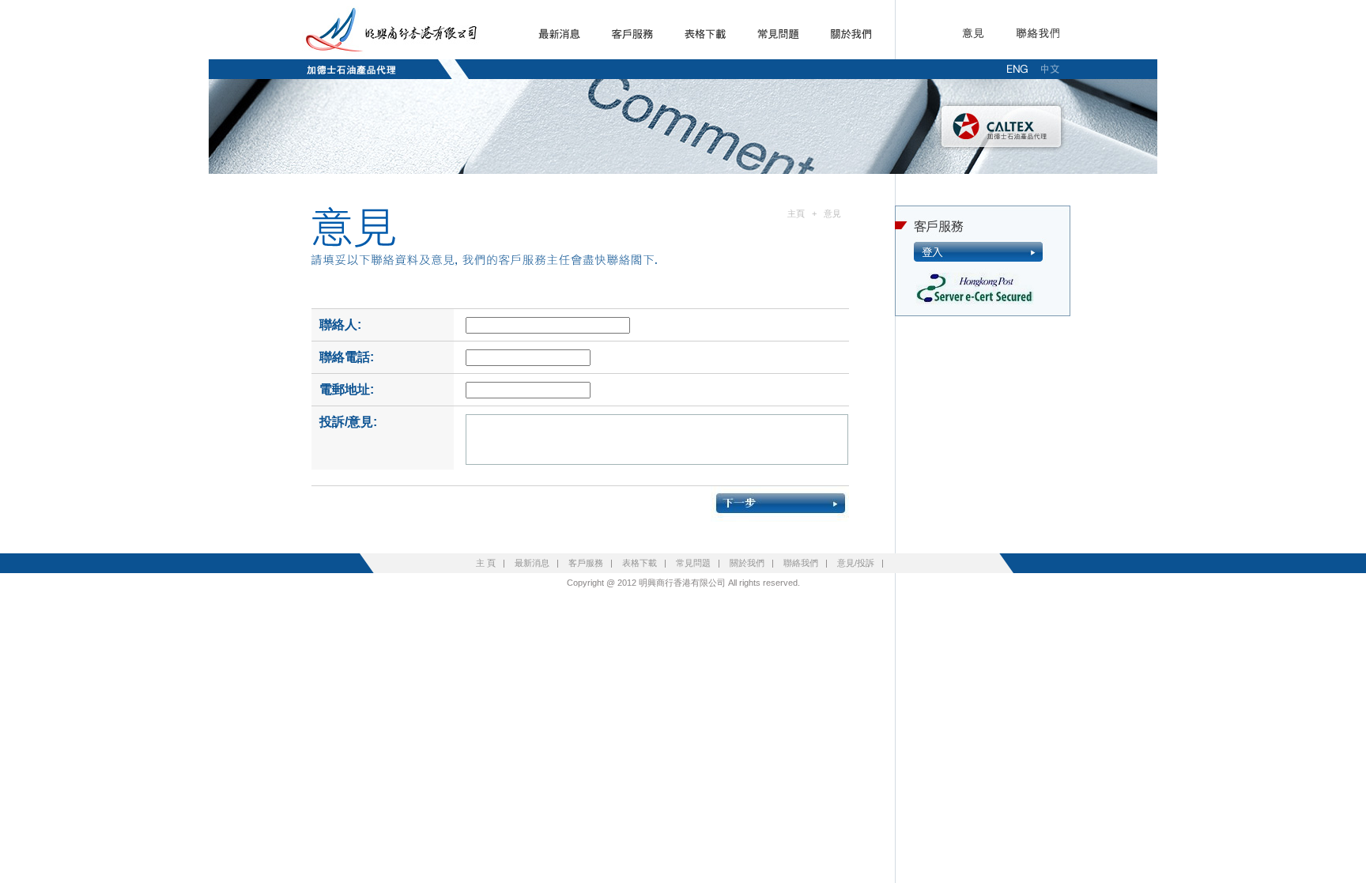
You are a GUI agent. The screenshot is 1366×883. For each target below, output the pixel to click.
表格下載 (639, 563)
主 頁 (486, 563)
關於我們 (747, 563)
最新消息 (532, 563)
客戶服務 (585, 563)
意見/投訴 (855, 563)
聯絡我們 (800, 563)
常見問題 (693, 563)
